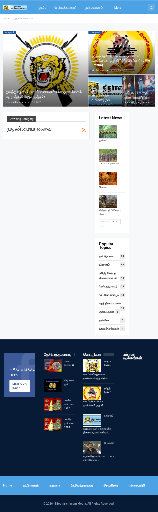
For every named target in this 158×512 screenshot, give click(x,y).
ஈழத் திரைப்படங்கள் (110, 303)
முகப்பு (42, 7)
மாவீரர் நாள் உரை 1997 (69, 404)
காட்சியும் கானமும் (109, 294)
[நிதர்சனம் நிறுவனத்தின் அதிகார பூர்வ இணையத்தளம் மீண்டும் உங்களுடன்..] (105, 91)
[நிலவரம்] (108, 178)
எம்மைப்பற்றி (137, 485)
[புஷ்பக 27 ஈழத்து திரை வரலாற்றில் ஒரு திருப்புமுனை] (139, 91)
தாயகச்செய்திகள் (109, 328)
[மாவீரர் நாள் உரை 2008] (53, 424)
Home (7, 485)
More (118, 7)
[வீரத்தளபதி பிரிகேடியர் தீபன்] (108, 202)
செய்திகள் (9, 32)
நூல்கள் (54, 485)
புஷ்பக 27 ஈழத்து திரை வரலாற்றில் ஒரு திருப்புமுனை (137, 97)
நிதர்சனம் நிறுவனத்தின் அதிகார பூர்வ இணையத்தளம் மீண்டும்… (102, 100)
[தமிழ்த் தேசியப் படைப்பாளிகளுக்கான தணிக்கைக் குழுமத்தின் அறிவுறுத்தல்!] (45, 68)
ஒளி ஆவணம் (94, 7)
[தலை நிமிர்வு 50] (53, 365)
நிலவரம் (103, 187)
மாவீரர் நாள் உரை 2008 (69, 423)
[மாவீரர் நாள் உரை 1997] (53, 404)
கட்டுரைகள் (31, 485)
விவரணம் (104, 264)
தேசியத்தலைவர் (66, 7)
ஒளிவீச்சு (104, 320)
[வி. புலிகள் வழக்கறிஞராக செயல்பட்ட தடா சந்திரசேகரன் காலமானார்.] (92, 447)
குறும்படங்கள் (106, 311)
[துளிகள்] (108, 131)
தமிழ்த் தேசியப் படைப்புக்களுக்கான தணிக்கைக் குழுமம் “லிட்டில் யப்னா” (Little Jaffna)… (121, 60)
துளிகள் (103, 140)
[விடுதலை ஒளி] (53, 385)
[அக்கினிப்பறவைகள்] (108, 155)
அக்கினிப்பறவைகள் (109, 163)
